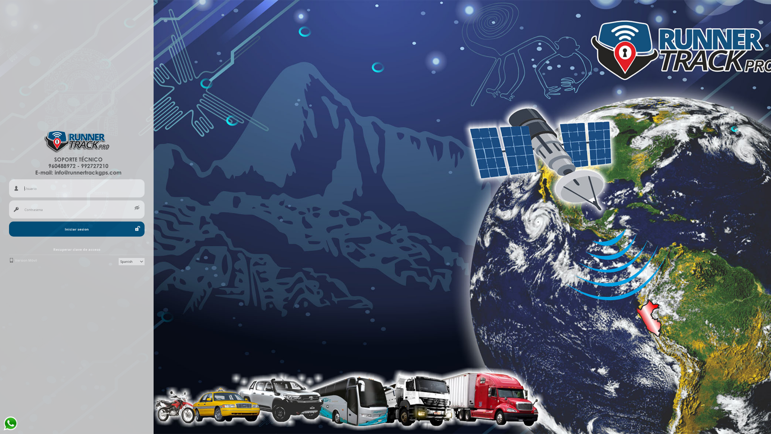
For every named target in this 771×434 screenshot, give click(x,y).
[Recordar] (137, 228)
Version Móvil (26, 260)
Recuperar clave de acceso (76, 249)
